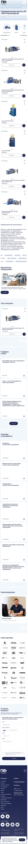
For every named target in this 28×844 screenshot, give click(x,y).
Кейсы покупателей (5, 801)
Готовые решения (19, 782)
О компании (3, 781)
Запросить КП (11, 65)
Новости (2, 790)
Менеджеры (3, 805)
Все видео (5, 292)
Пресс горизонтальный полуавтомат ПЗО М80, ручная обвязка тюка (13, 181)
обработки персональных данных (10, 754)
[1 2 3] (13, 140)
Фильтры (24, 35)
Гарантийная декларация (6, 797)
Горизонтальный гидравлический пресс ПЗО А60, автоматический (13, 90)
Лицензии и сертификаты (6, 803)
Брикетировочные (23, 258)
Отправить (14, 758)
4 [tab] (14, 326)
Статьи (2, 792)
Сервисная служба (5, 784)
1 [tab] (11, 57)
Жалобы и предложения (6, 794)
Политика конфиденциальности (5, 830)
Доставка (3, 783)
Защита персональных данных (19, 830)
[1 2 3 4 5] (13, 48)
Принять (22, 839)
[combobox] (5, 730)
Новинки (2, 809)
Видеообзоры (4, 799)
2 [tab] (12, 57)
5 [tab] (14, 57)
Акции (2, 807)
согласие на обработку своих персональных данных (15, 752)
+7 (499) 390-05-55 (18, 790)
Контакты (17, 785)
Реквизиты (3, 796)
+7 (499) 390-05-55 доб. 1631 (9, 620)
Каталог (16, 778)
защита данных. (9, 841)
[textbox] (3, 730)
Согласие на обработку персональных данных (19, 833)
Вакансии (3, 788)
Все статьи (13, 423)
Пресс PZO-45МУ (6, 150)
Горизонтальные (9, 261)
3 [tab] (13, 326)
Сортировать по (5, 35)
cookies (3, 841)
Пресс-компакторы (12, 258)
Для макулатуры (8, 255)
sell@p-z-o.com (17, 788)
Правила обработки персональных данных (5, 833)
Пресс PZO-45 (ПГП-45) (7, 121)
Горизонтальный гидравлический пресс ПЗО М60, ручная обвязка (13, 59)
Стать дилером (4, 786)
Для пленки (17, 255)
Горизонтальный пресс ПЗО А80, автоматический (10, 212)
